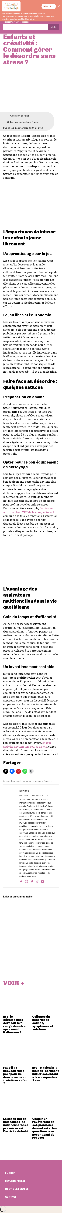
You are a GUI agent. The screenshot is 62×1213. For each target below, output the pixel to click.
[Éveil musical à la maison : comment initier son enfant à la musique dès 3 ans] (45, 1051)
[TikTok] (37, 881)
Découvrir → (48, 6)
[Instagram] (26, 881)
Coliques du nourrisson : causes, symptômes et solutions (42, 1023)
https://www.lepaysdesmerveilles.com (33, 795)
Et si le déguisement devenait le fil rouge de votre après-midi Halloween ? (14, 1024)
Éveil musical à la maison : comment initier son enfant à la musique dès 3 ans (45, 1074)
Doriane (25, 116)
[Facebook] (21, 881)
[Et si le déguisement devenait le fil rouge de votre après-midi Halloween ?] (16, 1000)
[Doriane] (6, 115)
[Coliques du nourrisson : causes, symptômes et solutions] (45, 1000)
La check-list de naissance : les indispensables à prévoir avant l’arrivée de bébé (15, 1125)
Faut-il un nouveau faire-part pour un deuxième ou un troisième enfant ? (16, 1075)
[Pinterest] (31, 881)
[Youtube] (42, 881)
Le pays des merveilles (13, 781)
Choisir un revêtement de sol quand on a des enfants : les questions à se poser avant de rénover (44, 1128)
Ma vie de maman (33, 781)
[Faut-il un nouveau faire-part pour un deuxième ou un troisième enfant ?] (16, 1051)
